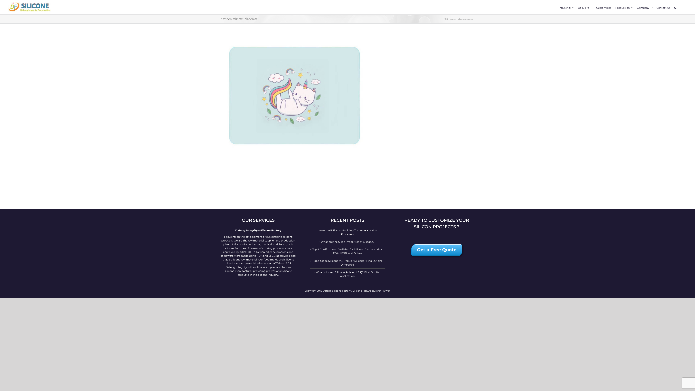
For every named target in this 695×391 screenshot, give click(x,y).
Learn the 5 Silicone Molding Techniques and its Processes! (348, 232)
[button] (675, 7)
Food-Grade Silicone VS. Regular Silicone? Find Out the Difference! (347, 262)
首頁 (446, 19)
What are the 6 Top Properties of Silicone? (347, 241)
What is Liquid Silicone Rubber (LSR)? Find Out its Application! (347, 274)
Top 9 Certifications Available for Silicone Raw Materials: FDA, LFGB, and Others (347, 251)
